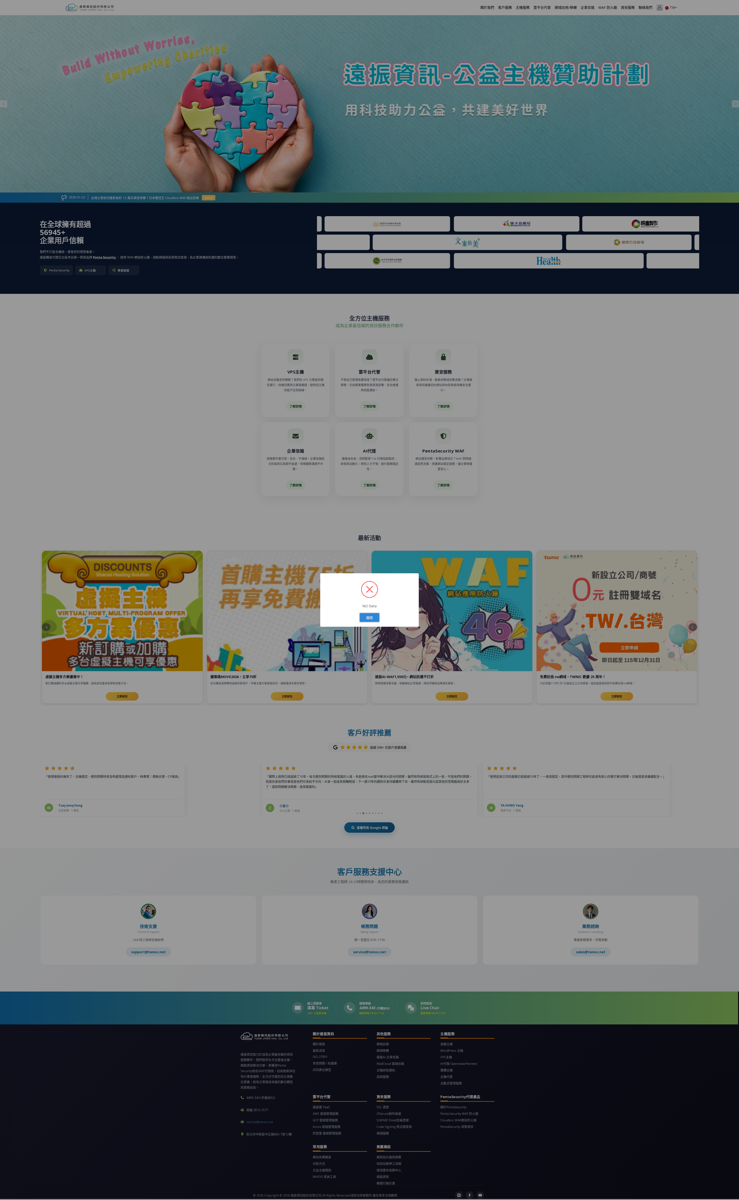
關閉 (369, 618)
